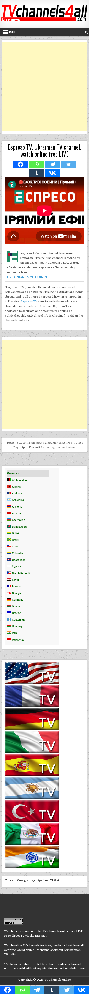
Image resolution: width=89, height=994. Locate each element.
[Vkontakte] (52, 173)
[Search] (86, 32)
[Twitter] (68, 164)
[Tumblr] (36, 173)
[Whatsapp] (36, 164)
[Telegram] (52, 164)
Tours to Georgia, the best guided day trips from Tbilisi (44, 442)
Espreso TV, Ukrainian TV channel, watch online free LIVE (44, 150)
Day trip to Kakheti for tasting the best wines (44, 447)
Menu (12, 32)
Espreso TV (29, 301)
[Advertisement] (44, 86)
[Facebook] (20, 164)
